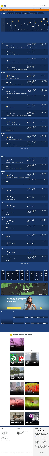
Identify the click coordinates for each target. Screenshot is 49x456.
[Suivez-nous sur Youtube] (41, 431)
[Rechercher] (42, 5)
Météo (4, 8)
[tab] (43, 19)
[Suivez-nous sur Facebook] (36, 431)
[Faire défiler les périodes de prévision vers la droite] (48, 25)
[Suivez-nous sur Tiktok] (43, 431)
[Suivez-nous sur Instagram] (38, 431)
